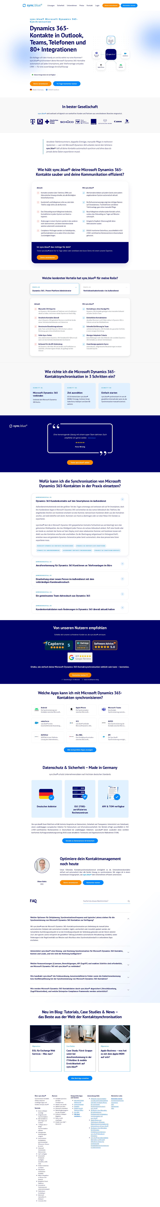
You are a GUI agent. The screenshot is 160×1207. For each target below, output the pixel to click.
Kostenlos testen (129, 5)
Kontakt (90, 5)
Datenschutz (115, 1106)
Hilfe (112, 1108)
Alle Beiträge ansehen (80, 1078)
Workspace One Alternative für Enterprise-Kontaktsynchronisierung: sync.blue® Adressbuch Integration (99, 1132)
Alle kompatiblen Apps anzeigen (80, 749)
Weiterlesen (92, 438)
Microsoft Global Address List (79, 1101)
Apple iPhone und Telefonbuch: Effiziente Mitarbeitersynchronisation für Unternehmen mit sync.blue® (99, 1123)
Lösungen (51, 5)
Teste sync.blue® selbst (80, 462)
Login (97, 5)
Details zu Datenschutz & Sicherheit (80, 840)
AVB (112, 1104)
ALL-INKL (76, 1112)
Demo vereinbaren (111, 5)
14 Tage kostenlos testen (67, 83)
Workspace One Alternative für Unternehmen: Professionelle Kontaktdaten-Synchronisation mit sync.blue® (99, 1114)
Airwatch (76, 1106)
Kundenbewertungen (117, 1101)
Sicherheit (60, 5)
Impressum (114, 1102)
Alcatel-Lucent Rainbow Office (78, 1109)
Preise (81, 5)
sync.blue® (87, 874)
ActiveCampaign (79, 1104)
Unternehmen (72, 5)
